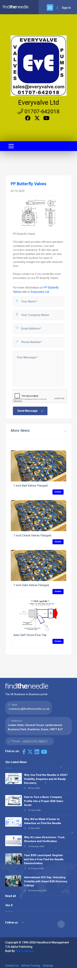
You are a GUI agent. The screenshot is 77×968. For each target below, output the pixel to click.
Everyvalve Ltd (38, 102)
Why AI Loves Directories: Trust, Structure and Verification (44, 839)
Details (58, 492)
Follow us (12, 922)
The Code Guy (25, 951)
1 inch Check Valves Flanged (32, 535)
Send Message (27, 410)
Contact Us (12, 965)
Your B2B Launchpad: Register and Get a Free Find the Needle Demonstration (44, 859)
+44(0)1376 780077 (34, 741)
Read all (10, 896)
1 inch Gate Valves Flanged (31, 585)
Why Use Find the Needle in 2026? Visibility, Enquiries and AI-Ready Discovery (46, 779)
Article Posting (30, 965)
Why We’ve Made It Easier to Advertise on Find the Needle (42, 821)
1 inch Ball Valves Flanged (30, 485)
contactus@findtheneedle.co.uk (29, 708)
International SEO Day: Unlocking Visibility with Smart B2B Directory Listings (45, 881)
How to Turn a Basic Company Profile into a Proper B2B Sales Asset (43, 801)
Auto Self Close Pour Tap (30, 635)
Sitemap (48, 965)
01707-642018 (41, 111)
